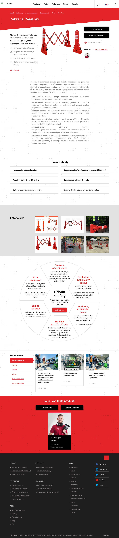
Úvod (12, 13)
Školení (14, 369)
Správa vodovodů (31, 13)
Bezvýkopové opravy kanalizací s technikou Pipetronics (97, 375)
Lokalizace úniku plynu (44, 489)
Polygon (73, 491)
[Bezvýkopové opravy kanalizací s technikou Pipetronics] (97, 355)
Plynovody (39, 481)
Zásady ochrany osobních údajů (46, 535)
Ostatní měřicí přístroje (19, 474)
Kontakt (75, 4)
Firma (65, 4)
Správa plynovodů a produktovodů (47, 492)
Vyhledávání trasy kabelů (19, 467)
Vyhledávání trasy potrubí (19, 489)
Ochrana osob (44, 13)
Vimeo (101, 485)
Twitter (101, 474)
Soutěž (73, 502)
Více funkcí (14, 70)
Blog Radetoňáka (18, 383)
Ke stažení (74, 485)
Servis (73, 471)
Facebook (102, 464)
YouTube (102, 480)
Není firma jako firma (18, 510)
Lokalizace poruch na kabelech (21, 471)
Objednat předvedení (96, 35)
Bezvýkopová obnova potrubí (21, 495)
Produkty (36, 4)
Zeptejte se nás (101, 49)
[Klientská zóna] (98, 4)
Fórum (73, 512)
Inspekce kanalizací (18, 485)
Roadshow (74, 505)
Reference (56, 4)
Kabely (13, 463)
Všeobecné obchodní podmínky (83, 535)
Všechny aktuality (18, 360)
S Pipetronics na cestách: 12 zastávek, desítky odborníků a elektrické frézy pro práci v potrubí (46, 377)
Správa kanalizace (17, 499)
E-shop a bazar (75, 474)
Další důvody (59, 310)
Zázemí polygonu (76, 495)
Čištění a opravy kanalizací (20, 492)
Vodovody (19, 13)
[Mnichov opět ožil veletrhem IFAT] (72, 355)
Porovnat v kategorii (94, 42)
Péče (46, 4)
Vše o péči (74, 467)
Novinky (14, 365)
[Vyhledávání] (115, 4)
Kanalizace (14, 481)
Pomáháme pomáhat (77, 488)
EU (13, 524)
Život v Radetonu (18, 379)
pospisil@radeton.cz (57, 447)
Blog (41, 369)
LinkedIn (102, 469)
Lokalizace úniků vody (44, 471)
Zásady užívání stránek (65, 535)
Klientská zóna (75, 509)
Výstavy (14, 374)
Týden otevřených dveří (78, 498)
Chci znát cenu (96, 29)
